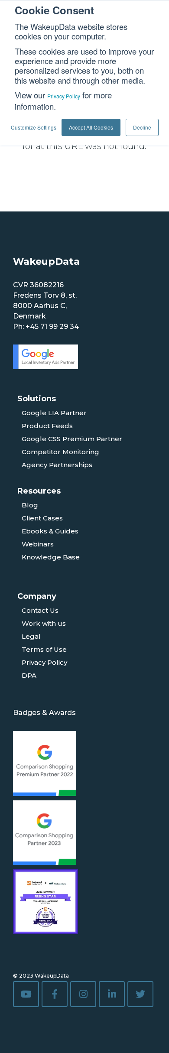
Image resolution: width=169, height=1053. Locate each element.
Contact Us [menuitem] (40, 610)
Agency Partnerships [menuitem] (57, 465)
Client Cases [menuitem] (42, 518)
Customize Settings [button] (33, 127)
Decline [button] (142, 127)
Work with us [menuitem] (44, 623)
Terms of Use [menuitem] (44, 649)
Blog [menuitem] (30, 505)
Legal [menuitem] (31, 636)
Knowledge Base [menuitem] (51, 557)
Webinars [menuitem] (38, 544)
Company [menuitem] (36, 596)
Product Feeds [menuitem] (47, 426)
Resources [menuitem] (39, 491)
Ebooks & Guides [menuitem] (50, 531)
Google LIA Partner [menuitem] (54, 413)
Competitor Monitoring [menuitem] (60, 452)
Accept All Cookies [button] (91, 127)
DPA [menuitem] (29, 675)
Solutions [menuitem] (36, 398)
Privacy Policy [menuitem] (44, 662)
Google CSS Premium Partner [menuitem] (72, 439)
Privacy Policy (63, 96)
